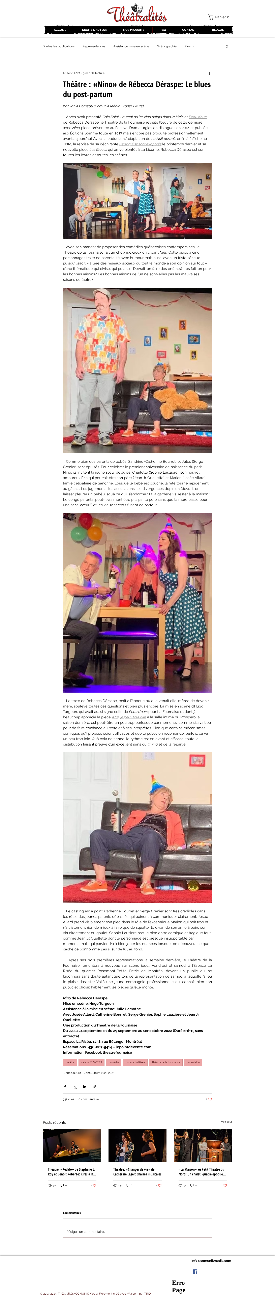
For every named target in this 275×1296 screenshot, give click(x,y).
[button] (220, 17)
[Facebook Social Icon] (195, 1271)
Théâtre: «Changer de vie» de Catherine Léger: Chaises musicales (137, 1171)
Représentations (94, 46)
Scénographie (167, 46)
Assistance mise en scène (131, 46)
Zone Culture (72, 1072)
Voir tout (226, 1121)
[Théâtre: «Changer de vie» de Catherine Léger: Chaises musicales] (138, 1145)
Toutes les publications (58, 46)
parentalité (193, 1062)
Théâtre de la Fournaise (166, 1062)
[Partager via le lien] (94, 1087)
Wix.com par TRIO (139, 1293)
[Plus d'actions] (209, 73)
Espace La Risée (135, 1062)
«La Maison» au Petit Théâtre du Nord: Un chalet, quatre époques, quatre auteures (202, 1171)
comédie (114, 1062)
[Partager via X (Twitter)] (75, 1087)
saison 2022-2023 (91, 1062)
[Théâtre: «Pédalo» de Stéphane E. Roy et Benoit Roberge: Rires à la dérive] (72, 1145)
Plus (187, 46)
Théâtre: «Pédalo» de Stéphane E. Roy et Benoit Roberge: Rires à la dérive (71, 1171)
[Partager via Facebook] (65, 1087)
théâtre (70, 1062)
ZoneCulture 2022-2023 (99, 1072)
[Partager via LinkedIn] (85, 1087)
